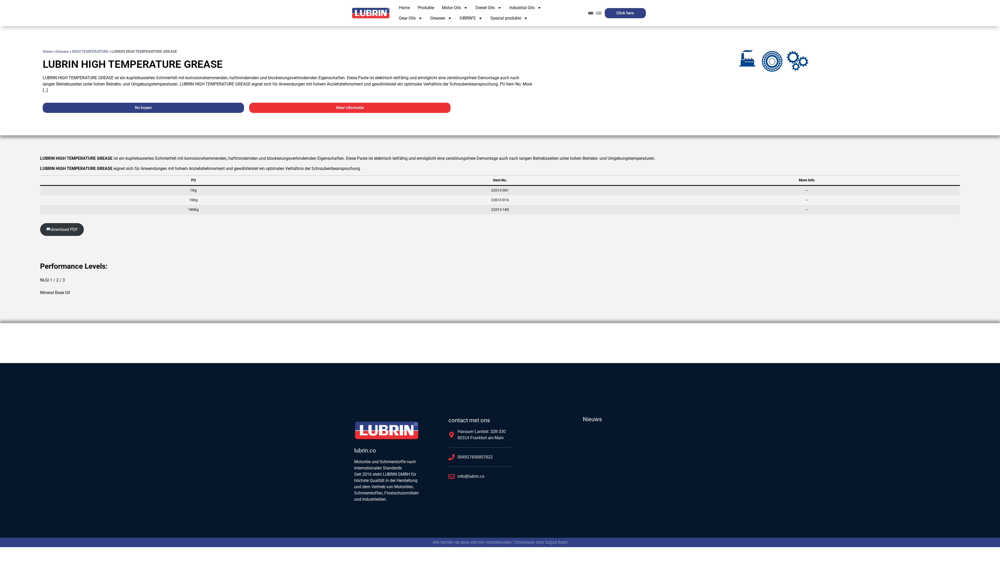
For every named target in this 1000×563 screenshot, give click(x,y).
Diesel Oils (485, 7)
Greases (437, 18)
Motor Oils (451, 7)
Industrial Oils (522, 7)
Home (404, 7)
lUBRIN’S (468, 18)
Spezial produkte (505, 18)
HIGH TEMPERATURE (90, 51)
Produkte (426, 7)
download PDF (64, 229)
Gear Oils (407, 18)
